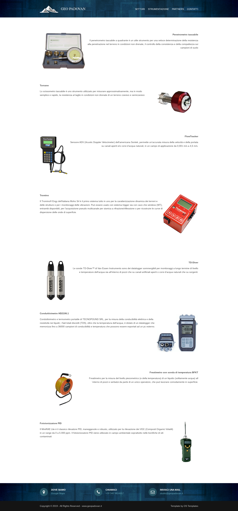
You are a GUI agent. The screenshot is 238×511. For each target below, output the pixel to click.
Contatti (192, 9)
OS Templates (191, 506)
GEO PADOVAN (73, 8)
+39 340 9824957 (115, 493)
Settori (140, 9)
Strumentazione (158, 9)
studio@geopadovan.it (171, 493)
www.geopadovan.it (92, 506)
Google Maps (58, 493)
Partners (178, 9)
